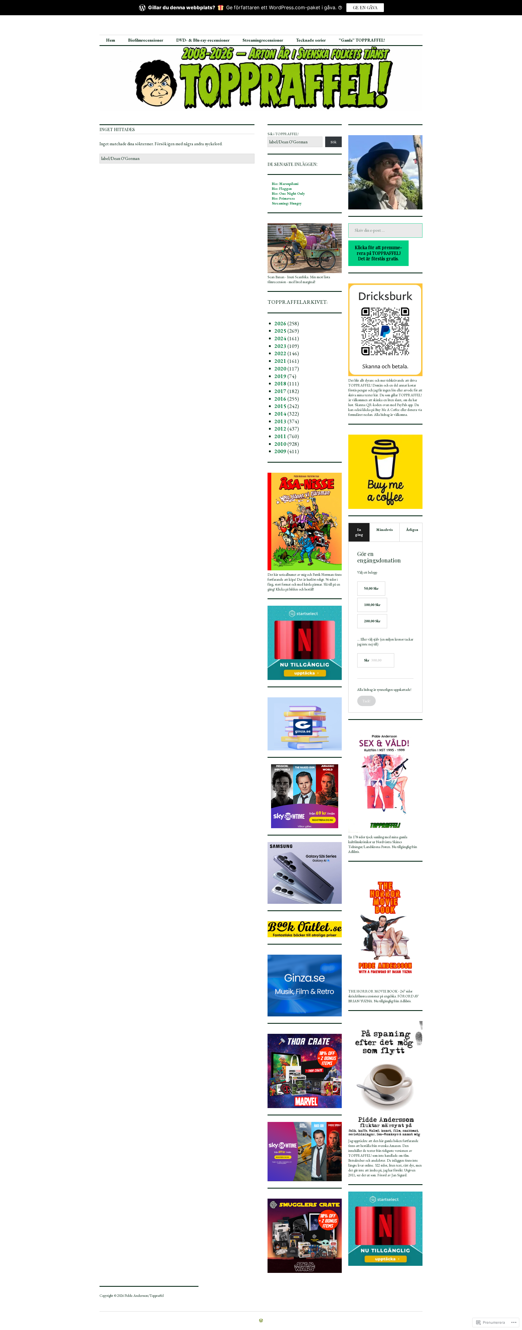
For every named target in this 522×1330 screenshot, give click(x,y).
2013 (280, 421)
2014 (280, 413)
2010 (280, 443)
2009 (280, 451)
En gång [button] (359, 532)
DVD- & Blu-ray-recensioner (202, 40)
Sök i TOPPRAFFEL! (283, 134)
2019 (280, 376)
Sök (334, 142)
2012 (280, 428)
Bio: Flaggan (282, 188)
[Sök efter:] (177, 158)
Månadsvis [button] (384, 529)
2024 (280, 338)
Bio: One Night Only (288, 193)
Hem (110, 40)
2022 (280, 353)
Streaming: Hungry (287, 203)
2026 (280, 323)
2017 (280, 391)
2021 (280, 360)
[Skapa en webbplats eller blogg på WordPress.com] (261, 1321)
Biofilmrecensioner (145, 40)
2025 (280, 330)
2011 (280, 436)
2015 (280, 406)
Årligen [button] (412, 529)
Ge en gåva (365, 7)
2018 (280, 383)
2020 (280, 368)
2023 (280, 345)
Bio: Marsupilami (285, 183)
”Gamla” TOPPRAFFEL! (362, 40)
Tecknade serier (311, 40)
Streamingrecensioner (263, 40)
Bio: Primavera (283, 198)
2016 (280, 398)
